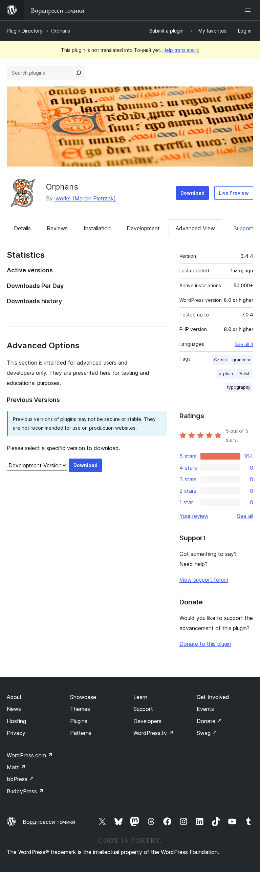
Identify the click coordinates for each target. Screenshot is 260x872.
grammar (241, 359)
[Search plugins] (78, 73)
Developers (147, 721)
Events (205, 708)
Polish (244, 373)
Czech (220, 359)
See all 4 (244, 344)
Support (243, 228)
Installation (97, 228)
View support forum (203, 579)
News (14, 708)
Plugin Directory (25, 31)
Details (22, 228)
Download (192, 193)
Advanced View (195, 228)
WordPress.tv (153, 733)
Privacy (16, 733)
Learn (140, 697)
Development (143, 228)
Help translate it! (180, 50)
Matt (16, 767)
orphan (226, 373)
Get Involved (213, 697)
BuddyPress (25, 791)
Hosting (16, 721)
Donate (209, 721)
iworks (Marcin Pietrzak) (85, 198)
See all (245, 515)
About (14, 697)
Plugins (78, 721)
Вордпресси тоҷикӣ (49, 821)
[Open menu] (249, 10)
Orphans (62, 187)
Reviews (57, 228)
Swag (207, 733)
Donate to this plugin (205, 643)
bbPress (20, 779)
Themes (80, 708)
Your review (194, 515)
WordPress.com (30, 755)
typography (239, 387)
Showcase (83, 697)
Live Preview (234, 193)
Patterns (80, 733)
